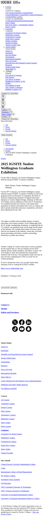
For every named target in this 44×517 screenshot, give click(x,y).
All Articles (9, 149)
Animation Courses (21, 13)
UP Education (6, 483)
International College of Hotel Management (16, 472)
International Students (13, 59)
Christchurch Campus (13, 37)
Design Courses (6, 407)
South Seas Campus (12, 39)
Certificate (9, 21)
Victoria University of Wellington (17, 491)
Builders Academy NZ (13, 89)
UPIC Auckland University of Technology (16, 487)
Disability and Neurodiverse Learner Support (17, 354)
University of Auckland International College (17, 495)
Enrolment (9, 53)
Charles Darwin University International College (18, 464)
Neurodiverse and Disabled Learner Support (21, 63)
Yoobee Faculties (11, 43)
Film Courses (29, 15)
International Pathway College (28, 498)
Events (7, 129)
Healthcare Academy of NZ (15, 81)
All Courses (9, 13)
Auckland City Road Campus (16, 33)
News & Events (11, 61)
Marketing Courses (18, 15)
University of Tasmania (9, 498)
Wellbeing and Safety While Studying (14, 385)
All (6, 125)
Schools (9, 71)
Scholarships (9, 57)
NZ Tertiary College (8, 476)
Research (8, 65)
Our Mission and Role (9, 388)
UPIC (3, 491)
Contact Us (5, 93)
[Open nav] (3, 100)
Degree (21, 21)
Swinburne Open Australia (10, 480)
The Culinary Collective (14, 87)
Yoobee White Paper (12, 67)
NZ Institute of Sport (12, 85)
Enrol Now (14, 93)
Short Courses (10, 27)
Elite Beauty (9, 77)
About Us (8, 51)
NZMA (8, 83)
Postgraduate (28, 21)
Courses (8, 7)
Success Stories (10, 55)
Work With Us (10, 69)
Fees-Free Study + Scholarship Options (19, 25)
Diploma (16, 21)
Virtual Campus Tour (12, 45)
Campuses (9, 29)
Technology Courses (8, 415)
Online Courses (16, 17)
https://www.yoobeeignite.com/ (12, 268)
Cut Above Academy (12, 79)
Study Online (10, 23)
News (7, 127)
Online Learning (11, 41)
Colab (3, 468)
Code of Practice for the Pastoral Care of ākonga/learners (21, 381)
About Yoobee (10, 47)
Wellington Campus (12, 35)
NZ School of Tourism (13, 75)
